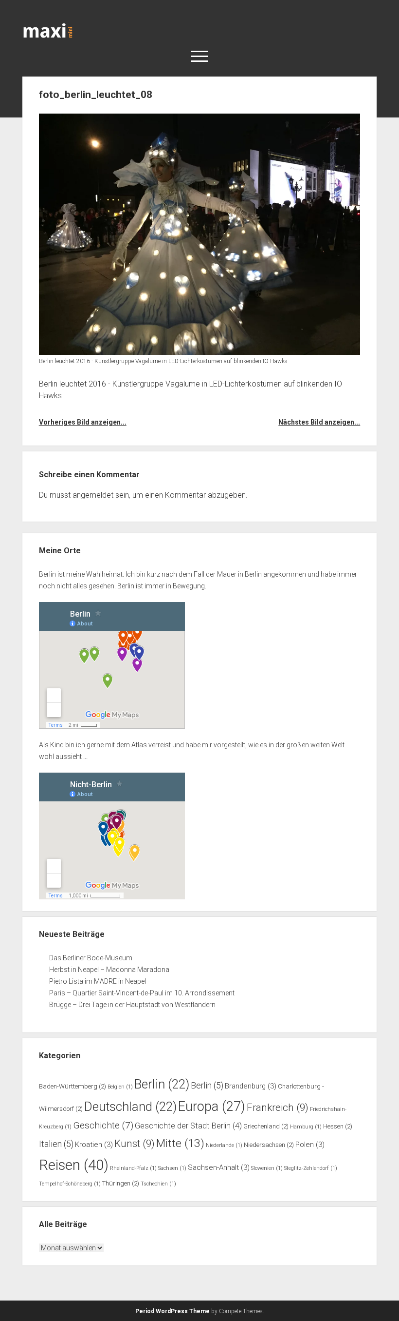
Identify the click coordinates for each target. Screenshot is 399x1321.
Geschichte (103, 1125)
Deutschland (130, 1106)
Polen (310, 1144)
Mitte (180, 1143)
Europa (211, 1106)
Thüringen (120, 1183)
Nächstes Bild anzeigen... (319, 422)
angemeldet (93, 495)
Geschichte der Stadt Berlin (188, 1125)
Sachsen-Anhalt (219, 1167)
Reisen (74, 1165)
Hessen (337, 1126)
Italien (56, 1144)
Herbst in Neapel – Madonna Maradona (109, 969)
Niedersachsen (269, 1144)
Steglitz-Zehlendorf (310, 1168)
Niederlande (224, 1145)
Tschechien (158, 1184)
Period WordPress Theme (172, 1311)
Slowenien (267, 1168)
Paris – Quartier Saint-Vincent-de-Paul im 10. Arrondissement (142, 993)
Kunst (134, 1143)
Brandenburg (250, 1086)
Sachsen (172, 1168)
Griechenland (266, 1126)
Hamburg (306, 1127)
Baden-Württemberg (72, 1086)
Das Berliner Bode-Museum (90, 958)
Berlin (161, 1084)
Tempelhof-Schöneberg (70, 1184)
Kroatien (94, 1144)
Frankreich (277, 1107)
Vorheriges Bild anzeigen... (83, 422)
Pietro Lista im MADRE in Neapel (97, 981)
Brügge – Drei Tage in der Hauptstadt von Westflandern (133, 1005)
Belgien (120, 1087)
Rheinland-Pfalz (133, 1168)
